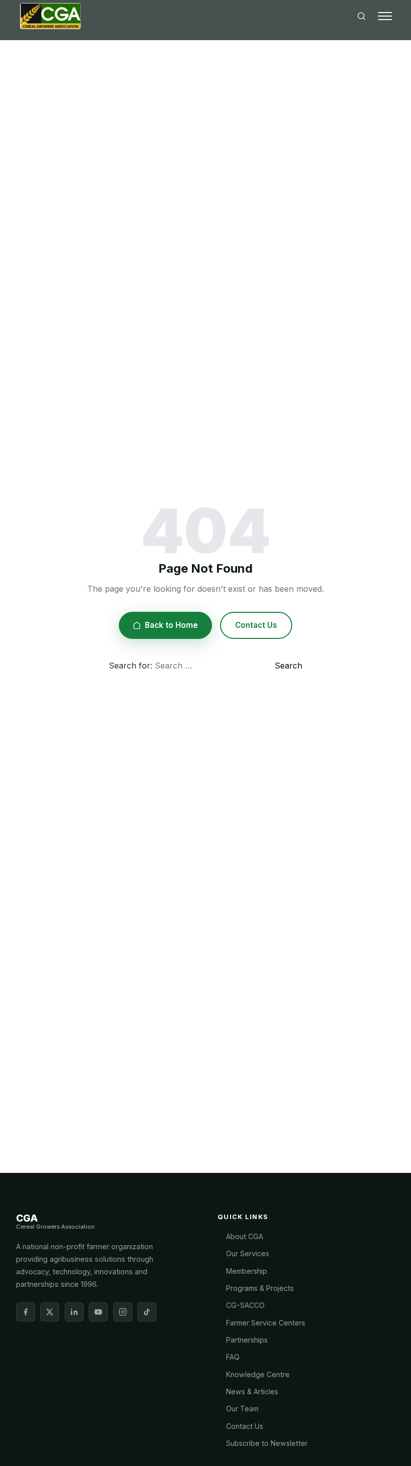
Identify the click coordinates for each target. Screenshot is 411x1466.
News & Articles (252, 1391)
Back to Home (171, 625)
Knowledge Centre (258, 1374)
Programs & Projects (260, 1288)
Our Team (242, 1408)
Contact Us (256, 625)
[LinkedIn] (74, 1311)
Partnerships (247, 1340)
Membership (246, 1271)
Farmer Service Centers (265, 1322)
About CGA (244, 1236)
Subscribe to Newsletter (267, 1443)
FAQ (233, 1357)
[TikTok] (146, 1311)
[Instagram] (122, 1311)
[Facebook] (25, 1311)
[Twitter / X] (49, 1311)
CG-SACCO (245, 1305)
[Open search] (361, 16)
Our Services (247, 1253)
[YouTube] (98, 1311)
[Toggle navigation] (385, 16)
